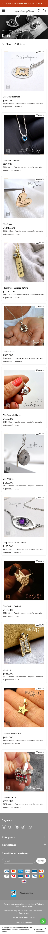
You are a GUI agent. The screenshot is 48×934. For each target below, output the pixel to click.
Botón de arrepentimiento (24, 917)
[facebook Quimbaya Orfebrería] (10, 827)
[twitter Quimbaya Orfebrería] (30, 827)
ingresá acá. (24, 913)
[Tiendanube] (24, 923)
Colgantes (20, 30)
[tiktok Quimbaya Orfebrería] (23, 827)
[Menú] (3, 10)
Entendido (40, 930)
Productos (11, 30)
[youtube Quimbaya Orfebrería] (17, 827)
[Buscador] (39, 10)
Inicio (4, 30)
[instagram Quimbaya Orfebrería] (4, 827)
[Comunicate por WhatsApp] (43, 921)
